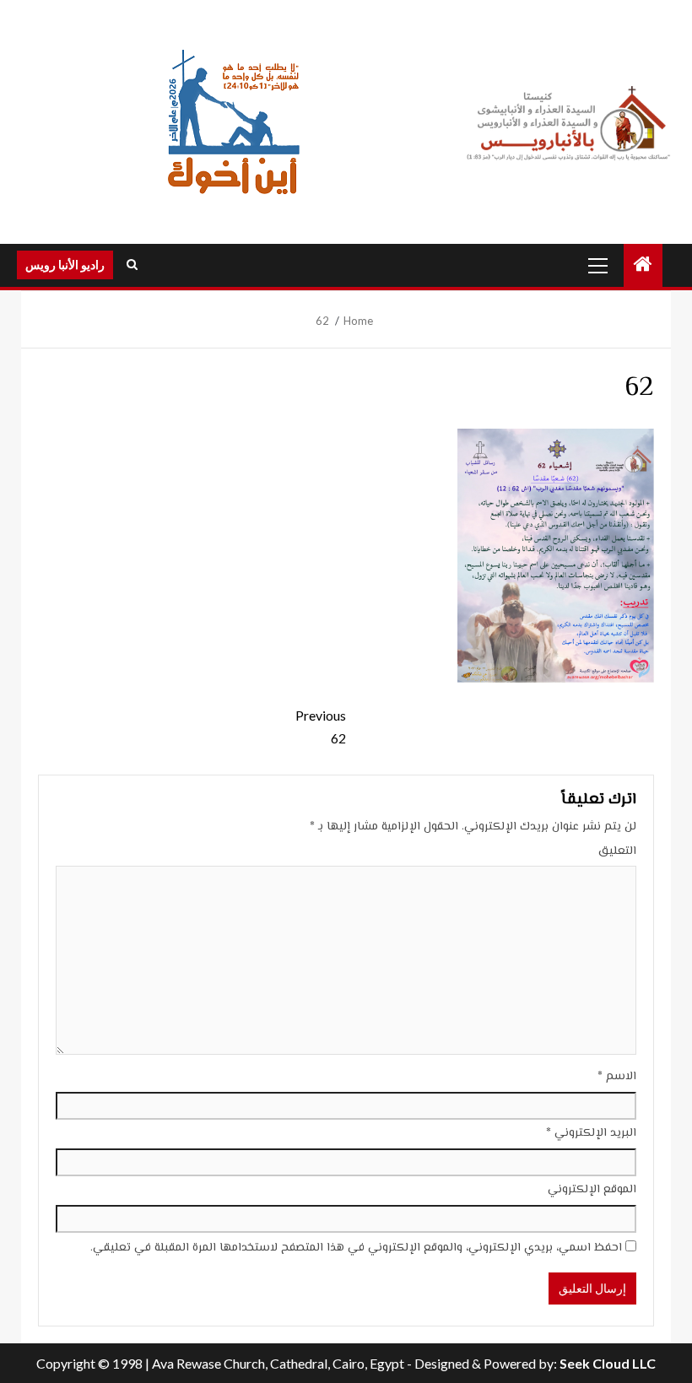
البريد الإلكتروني (591, 1133)
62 (320, 726)
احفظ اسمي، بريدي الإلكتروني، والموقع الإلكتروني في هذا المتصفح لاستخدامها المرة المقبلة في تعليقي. (356, 1248)
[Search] (132, 265)
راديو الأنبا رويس (65, 264)
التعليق (617, 851)
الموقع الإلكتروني (592, 1189)
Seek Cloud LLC (608, 1363)
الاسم (616, 1076)
